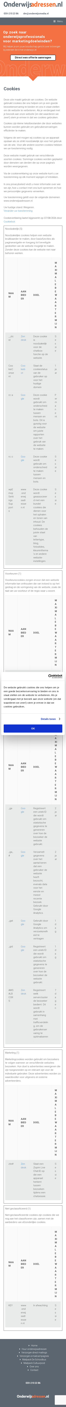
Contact (34, 1370)
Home (34, 1345)
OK (33, 728)
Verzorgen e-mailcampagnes (34, 1356)
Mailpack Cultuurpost (34, 1363)
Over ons (34, 1366)
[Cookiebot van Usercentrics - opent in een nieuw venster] (48, 676)
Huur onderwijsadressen (34, 1349)
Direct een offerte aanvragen (33, 57)
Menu (60, 21)
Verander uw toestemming (18, 210)
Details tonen (48, 719)
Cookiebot (9, 221)
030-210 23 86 (11, 13)
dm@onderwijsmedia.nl (36, 13)
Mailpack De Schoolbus (34, 1359)
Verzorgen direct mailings (34, 1352)
